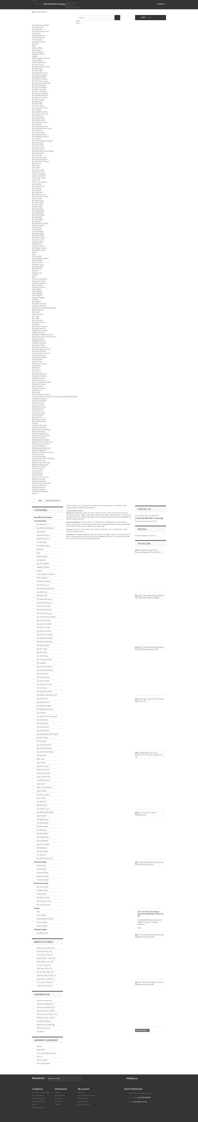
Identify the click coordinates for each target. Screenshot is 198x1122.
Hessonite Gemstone (39, 351)
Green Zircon (36, 372)
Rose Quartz (36, 392)
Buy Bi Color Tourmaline (40, 93)
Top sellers (144, 543)
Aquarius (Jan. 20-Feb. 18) (45, 948)
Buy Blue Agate (37, 207)
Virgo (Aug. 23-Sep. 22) (44, 986)
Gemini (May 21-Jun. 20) (44, 962)
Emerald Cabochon (38, 38)
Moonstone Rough (38, 233)
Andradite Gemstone (39, 355)
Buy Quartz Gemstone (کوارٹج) (42, 141)
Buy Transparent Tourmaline (41, 83)
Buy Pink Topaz (37, 104)
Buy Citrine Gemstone (39, 157)
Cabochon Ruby (37, 48)
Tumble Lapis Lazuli (38, 178)
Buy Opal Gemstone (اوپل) (41, 66)
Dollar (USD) (69, 5)
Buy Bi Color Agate (38, 215)
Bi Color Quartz (37, 155)
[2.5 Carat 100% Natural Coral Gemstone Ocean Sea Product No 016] (149, 863)
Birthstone (35, 271)
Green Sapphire (37, 295)
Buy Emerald (36, 33)
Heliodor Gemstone (38, 333)
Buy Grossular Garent (39, 134)
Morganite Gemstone (39, 328)
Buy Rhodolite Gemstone (40, 137)
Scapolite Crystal (37, 242)
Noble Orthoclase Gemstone (41, 429)
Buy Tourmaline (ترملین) (40, 81)
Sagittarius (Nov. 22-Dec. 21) (46, 975)
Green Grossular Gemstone (41, 353)
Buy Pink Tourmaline (39, 85)
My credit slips (83, 1098)
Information (41, 994)
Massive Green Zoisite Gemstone (43, 458)
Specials (142, 529)
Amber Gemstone (38, 469)
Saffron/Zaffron (37, 269)
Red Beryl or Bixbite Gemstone (42, 335)
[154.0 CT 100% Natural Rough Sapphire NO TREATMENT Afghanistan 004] (149, 648)
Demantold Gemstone (39, 357)
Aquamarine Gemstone (39, 326)
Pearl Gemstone (37, 475)
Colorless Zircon (37, 361)
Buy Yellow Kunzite (38, 118)
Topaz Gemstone (37, 314)
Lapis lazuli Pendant (38, 174)
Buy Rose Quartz (37, 145)
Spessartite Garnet (38, 345)
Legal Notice (40, 1050)
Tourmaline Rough (38, 236)
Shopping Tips (36, 273)
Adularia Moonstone (38, 432)
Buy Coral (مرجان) (38, 64)
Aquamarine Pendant (39, 77)
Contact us (161, 4)
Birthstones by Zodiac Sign (41, 462)
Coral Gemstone (37, 473)
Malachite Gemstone (39, 479)
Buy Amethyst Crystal (39, 248)
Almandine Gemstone (39, 343)
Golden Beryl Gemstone (40, 330)
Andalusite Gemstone (39, 374)
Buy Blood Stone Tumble (40, 196)
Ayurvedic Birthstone (39, 446)
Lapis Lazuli (36, 180)
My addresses (83, 1101)
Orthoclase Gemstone (39, 427)
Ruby (33, 46)
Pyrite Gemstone (37, 415)
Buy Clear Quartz (37, 143)
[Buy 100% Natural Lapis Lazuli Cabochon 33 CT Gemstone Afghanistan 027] (149, 755)
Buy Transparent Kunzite (40, 114)
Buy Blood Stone (37, 266)
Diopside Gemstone (38, 487)
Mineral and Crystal (38, 238)
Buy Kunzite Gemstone (39, 112)
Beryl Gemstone (37, 320)
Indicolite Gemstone (38, 380)
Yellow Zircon (36, 366)
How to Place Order (43, 1063)
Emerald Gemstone (38, 35)
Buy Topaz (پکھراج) (38, 99)
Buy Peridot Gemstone (39, 79)
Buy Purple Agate (38, 213)
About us (35, 493)
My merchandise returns (86, 1095)
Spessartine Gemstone (39, 347)
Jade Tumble (36, 167)
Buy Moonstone (37, 192)
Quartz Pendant (37, 260)
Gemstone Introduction (39, 279)
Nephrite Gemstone (38, 460)
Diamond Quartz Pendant (40, 258)
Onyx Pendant (36, 256)
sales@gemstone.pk (140, 1102)
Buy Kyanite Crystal (38, 250)
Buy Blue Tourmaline (39, 89)
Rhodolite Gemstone (38, 341)
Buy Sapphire (36, 50)
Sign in (34, 1)
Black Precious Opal (39, 421)
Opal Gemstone (37, 417)
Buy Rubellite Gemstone (40, 95)
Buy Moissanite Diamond (40, 31)
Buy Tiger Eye (36, 190)
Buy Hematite (36, 221)
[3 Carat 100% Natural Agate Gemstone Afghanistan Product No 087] (149, 983)
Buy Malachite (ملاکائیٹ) (40, 223)
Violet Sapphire (37, 291)
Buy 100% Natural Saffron (40, 25)
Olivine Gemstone (38, 409)
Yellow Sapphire (37, 60)
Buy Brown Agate (37, 205)
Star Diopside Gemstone (40, 491)
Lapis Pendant (36, 184)
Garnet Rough (36, 227)
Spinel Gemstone (37, 310)
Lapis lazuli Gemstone (39, 485)
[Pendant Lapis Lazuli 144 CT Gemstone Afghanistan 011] (149, 700)
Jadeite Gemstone (38, 403)
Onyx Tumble (36, 188)
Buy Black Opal (37, 71)
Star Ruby (35, 299)
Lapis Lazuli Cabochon (39, 182)
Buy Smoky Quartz (38, 149)
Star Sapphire (36, 302)
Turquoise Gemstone (39, 489)
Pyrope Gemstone (38, 339)
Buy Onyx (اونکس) (38, 186)
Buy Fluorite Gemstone (39, 159)
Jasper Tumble (37, 198)
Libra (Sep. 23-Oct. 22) (44, 968)
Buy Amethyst (36, 139)
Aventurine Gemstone (39, 401)
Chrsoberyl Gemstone (39, 306)
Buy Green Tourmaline (39, 87)
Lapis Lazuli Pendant (39, 176)
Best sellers (59, 1098)
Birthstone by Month (38, 467)
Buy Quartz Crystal (38, 246)
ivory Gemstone (37, 471)
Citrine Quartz (36, 390)
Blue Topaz (35, 318)
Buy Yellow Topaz (38, 106)
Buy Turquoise (37, 110)
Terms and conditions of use (46, 1053)
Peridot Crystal (37, 244)
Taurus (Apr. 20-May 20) (44, 982)
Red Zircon (35, 368)
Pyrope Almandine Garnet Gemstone (44, 337)
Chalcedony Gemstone (39, 399)
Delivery (39, 1046)
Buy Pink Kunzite (38, 116)
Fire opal (35, 423)
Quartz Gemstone (38, 386)
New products (60, 1095)
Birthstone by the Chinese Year (42, 442)
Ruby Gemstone (37, 285)
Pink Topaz (35, 316)
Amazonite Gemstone (39, 425)
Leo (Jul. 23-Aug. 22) (43, 965)
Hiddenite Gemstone (38, 407)
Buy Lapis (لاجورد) (38, 170)
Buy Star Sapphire (38, 52)
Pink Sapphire (36, 289)
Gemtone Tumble (37, 264)
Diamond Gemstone (38, 281)
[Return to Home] (34, 500)
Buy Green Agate (37, 219)
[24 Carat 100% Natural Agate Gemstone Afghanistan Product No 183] (149, 936)
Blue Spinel (36, 312)
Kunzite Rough (37, 124)
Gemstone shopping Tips (40, 434)
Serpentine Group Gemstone (41, 483)
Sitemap (58, 1104)
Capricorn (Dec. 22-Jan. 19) (45, 958)
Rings (34, 254)
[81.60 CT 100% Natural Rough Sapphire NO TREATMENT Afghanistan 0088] (149, 597)
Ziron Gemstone (37, 359)
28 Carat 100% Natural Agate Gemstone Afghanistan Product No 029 (151, 914)
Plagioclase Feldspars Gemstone (43, 452)
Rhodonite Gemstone (39, 481)
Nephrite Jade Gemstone (40, 465)
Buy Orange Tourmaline (40, 97)
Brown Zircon (36, 370)
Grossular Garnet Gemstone (41, 349)
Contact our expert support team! (146, 521)
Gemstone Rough (38, 225)
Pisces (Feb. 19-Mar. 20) (44, 972)
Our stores (40, 1031)
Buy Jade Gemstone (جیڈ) (40, 161)
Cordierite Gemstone (39, 384)
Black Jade (35, 165)
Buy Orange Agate (38, 211)
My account (83, 1089)
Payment (35, 275)
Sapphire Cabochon (38, 54)
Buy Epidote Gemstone (39, 126)
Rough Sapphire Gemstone (41, 58)
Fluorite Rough (37, 229)
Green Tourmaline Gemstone (41, 382)
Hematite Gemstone (38, 413)
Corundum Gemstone (39, 283)
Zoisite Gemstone (38, 454)
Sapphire (35, 56)
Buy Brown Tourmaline (39, 91)
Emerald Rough (37, 40)
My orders (81, 1092)
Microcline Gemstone (39, 438)
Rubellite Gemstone (38, 378)
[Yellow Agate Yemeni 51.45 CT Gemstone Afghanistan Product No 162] (149, 551)
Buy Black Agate (37, 209)
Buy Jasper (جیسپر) (38, 194)
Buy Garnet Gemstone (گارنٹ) (42, 128)
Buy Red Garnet (37, 130)
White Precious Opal (39, 419)
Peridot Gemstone (38, 411)
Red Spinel (35, 324)
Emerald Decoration (38, 42)
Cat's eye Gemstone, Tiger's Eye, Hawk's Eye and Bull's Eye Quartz (54, 396)
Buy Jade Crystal (37, 240)
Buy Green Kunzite (38, 120)
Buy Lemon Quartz (38, 147)
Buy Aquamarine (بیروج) (40, 73)
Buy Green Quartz (38, 153)
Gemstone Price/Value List (41, 436)
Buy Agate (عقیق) (38, 200)
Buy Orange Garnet (38, 132)
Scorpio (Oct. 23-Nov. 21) (45, 979)
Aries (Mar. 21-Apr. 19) (44, 951)
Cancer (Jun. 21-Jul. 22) (44, 955)
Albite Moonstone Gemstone (41, 448)
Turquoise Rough (37, 231)
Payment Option (42, 1060)
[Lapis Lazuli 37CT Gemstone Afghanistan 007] (149, 814)
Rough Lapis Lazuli (38, 172)
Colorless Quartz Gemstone (41, 394)
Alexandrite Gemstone (39, 304)
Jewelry (34, 252)
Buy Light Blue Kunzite (39, 122)
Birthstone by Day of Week (41, 444)
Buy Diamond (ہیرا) (39, 29)
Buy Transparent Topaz (39, 108)
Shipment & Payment (46, 1040)
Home (78, 23)
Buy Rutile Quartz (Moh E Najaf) (42, 151)
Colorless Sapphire (38, 297)
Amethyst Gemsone (38, 388)
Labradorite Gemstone (39, 450)
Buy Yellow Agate (38, 203)
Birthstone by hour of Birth (40, 440)
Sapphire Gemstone (38, 287)
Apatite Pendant (37, 262)
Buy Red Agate (37, 217)
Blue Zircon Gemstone (39, 363)
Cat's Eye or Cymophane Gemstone (44, 308)
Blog (33, 277)
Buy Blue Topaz (37, 101)
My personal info (84, 1104)
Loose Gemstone (37, 27)
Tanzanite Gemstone (39, 62)
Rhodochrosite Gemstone (40, 477)
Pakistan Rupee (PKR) (72, 7)
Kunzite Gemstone (38, 405)
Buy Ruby (35, 44)
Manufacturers (43, 941)
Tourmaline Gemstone (39, 376)
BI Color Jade (36, 163)
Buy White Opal (37, 68)
